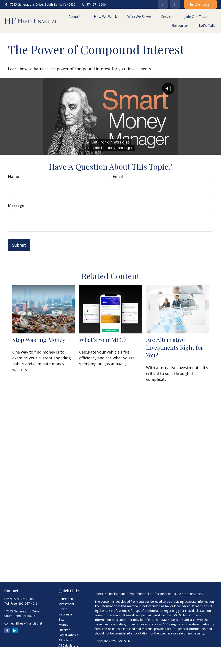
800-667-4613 (28, 603)
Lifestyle (64, 630)
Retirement (66, 599)
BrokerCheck (193, 594)
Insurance (65, 614)
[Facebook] (175, 4)
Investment (66, 604)
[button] (75, 16)
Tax (61, 619)
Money (63, 625)
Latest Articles (68, 635)
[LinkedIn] (163, 4)
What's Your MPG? (102, 339)
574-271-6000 (96, 4)
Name (13, 176)
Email (118, 176)
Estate (62, 609)
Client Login (203, 4)
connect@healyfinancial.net (23, 623)
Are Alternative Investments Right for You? (174, 347)
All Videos (65, 640)
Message (16, 205)
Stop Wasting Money (38, 339)
